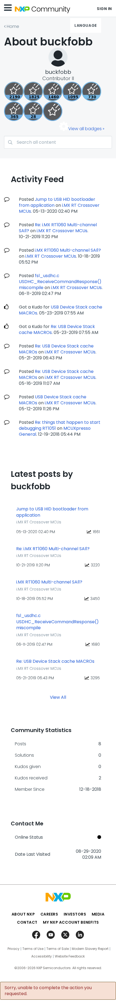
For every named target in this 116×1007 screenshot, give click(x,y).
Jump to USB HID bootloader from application (57, 202)
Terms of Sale (57, 948)
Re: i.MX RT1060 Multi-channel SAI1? (53, 549)
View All (58, 697)
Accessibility (41, 956)
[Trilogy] (72, 91)
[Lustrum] (33, 91)
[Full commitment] (91, 91)
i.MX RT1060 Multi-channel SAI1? (68, 250)
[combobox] (58, 142)
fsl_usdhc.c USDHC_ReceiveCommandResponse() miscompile (60, 282)
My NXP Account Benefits (71, 922)
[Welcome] (52, 111)
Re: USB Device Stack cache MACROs (55, 661)
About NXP (23, 914)
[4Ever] (52, 91)
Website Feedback (70, 956)
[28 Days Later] (33, 111)
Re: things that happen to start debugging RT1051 (59, 425)
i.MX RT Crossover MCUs (62, 231)
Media (98, 914)
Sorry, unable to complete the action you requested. (48, 991)
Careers (49, 914)
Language (85, 25)
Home (13, 26)
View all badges (85, 129)
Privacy (13, 948)
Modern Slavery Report (90, 948)
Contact (27, 922)
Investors (75, 914)
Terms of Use (32, 948)
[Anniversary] (13, 111)
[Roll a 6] (13, 91)
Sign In (104, 8)
